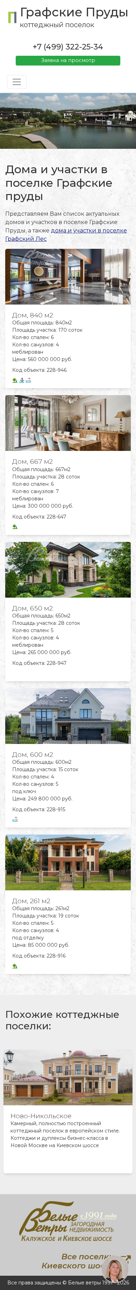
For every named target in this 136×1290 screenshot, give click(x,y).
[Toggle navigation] (17, 82)
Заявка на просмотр (68, 60)
